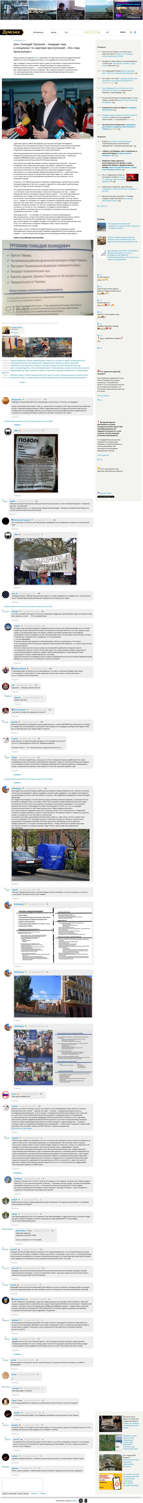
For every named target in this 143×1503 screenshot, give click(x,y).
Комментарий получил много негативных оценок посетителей (28, 421)
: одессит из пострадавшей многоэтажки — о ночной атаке (117, 118)
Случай (14, 1285)
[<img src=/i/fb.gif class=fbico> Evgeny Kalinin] (5, 1303)
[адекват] (8, 696)
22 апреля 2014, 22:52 (28, 739)
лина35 (15, 1138)
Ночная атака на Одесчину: (113, 125)
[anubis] (7, 1339)
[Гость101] (5, 1268)
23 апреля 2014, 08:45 (26, 1360)
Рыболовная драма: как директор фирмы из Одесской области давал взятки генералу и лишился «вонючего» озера (99, 16)
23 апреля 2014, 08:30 (31, 1320)
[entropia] (5, 611)
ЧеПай (14, 1200)
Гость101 (15, 1268)
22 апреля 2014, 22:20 (43, 520)
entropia (15, 611)
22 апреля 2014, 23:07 (28, 1106)
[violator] (8, 1417)
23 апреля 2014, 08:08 (38, 1299)
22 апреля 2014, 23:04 (27, 757)
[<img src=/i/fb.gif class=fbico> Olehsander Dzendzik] (5, 524)
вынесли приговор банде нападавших (120, 101)
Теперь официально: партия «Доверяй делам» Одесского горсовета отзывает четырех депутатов (48, 360)
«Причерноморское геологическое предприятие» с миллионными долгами (117, 144)
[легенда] (5, 722)
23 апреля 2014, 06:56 (36, 1026)
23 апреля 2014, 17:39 (33, 1413)
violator (17, 1413)
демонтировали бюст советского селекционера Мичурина (118, 72)
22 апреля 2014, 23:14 (36, 904)
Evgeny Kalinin (19, 1299)
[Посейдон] (8, 1183)
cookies (74, 1501)
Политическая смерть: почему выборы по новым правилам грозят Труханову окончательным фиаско (48, 377)
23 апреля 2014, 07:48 (31, 1268)
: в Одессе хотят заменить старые (117, 91)
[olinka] (5, 1405)
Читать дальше (103, 395)
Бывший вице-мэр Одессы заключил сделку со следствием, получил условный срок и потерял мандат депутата (45, 371)
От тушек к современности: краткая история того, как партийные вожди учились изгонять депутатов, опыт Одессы (35, 352)
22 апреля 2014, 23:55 (30, 1214)
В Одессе (105, 141)
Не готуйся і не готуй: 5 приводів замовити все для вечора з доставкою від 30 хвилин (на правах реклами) (131, 1479)
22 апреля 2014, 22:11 (34, 399)
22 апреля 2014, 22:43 (38, 710)
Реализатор (16, 399)
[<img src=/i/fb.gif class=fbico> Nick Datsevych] (5, 714)
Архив (53, 32)
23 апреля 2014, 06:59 (31, 430)
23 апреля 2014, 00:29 (31, 697)
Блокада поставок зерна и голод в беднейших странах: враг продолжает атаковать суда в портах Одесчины (130, 1442)
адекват (17, 697)
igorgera (15, 1425)
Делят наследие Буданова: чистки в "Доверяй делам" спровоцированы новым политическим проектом (50, 368)
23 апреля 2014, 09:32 (32, 1400)
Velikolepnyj (16, 788)
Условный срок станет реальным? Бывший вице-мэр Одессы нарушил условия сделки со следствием (14, 353)
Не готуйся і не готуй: (110, 78)
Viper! (16, 430)
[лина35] (7, 1138)
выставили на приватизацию (120, 141)
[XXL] (5, 689)
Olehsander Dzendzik (21, 520)
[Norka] (5, 1379)
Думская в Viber (105, 493)
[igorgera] (5, 1425)
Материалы (38, 32)
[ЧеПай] (5, 1204)
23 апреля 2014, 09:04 (26, 1374)
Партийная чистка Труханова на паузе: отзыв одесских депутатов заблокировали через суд (45, 365)
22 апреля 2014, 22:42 (25, 685)
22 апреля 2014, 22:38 (39, 669)
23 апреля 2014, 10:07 (31, 1425)
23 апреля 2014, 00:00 (41, 1231)
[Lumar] (5, 1098)
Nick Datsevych (19, 710)
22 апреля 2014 (18, 40)
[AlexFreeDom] (7, 1229)
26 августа (101, 137)
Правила (34, 1493)
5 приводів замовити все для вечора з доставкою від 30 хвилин (120, 79)
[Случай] (5, 1285)
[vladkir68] (5, 1320)
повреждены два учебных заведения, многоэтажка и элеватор (119, 127)
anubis (15, 1339)
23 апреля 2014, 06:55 (31, 534)
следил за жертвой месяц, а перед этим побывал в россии (119, 168)
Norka (14, 1374)
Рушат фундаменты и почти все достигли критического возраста (118, 89)
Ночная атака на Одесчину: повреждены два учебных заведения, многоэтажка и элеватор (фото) (13, 17)
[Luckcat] (5, 743)
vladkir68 (15, 1320)
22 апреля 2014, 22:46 (30, 722)
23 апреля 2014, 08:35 (32, 626)
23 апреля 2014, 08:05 (29, 1285)
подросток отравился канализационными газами (117, 55)
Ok (81, 1501)
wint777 (14, 1249)
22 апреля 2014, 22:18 (25, 501)
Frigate (17, 626)
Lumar (14, 1094)
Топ (66, 32)
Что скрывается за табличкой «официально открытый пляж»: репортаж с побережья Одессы (123, 226)
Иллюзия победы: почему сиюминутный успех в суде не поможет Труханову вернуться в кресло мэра (49, 375)
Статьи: (101, 219)
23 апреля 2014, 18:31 (32, 1439)
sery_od (15, 593)
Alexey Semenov (19, 669)
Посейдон (18, 1179)
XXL (13, 685)
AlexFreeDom (21, 1231)
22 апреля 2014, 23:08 (27, 890)
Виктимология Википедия (22, 1128)
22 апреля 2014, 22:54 (34, 788)
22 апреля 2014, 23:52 (30, 1200)
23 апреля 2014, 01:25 (31, 1138)
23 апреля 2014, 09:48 (32, 1179)
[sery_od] (5, 598)
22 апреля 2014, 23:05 (29, 1094)
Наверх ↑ (22, 382)
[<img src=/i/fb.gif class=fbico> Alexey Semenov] (5, 673)
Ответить (15, 417)
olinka (14, 1400)
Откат (36, 58)
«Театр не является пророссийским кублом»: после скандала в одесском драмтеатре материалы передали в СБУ (122, 239)
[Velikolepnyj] (5, 792)
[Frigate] (8, 630)
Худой (12, 501)
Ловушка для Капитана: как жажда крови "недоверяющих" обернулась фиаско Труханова (45, 363)
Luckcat (15, 739)
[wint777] (5, 1249)
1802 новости (14, 333)
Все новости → (103, 206)
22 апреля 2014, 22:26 (31, 611)
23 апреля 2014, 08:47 (27, 1339)
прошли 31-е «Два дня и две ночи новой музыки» (114, 179)
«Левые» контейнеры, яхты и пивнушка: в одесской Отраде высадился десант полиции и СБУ (40, 17)
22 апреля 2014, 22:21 (27, 593)
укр (107, 32)
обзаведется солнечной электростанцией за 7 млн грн (119, 190)
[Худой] (4, 501)
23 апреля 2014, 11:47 (30, 1456)
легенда (14, 722)
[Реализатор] (5, 404)
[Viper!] (8, 435)
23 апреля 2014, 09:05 (32, 1388)
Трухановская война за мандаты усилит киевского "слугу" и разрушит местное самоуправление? (60, 353)
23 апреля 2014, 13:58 (28, 1468)
